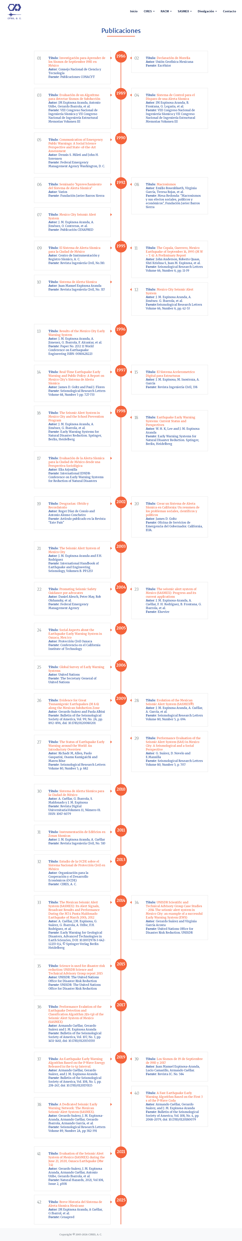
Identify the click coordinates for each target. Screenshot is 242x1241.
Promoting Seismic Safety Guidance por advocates (72, 591)
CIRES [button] (148, 11)
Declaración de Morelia (173, 58)
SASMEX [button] (184, 11)
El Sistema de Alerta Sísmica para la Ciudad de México (74, 249)
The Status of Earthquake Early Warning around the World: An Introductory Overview (76, 745)
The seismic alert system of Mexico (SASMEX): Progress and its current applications (171, 592)
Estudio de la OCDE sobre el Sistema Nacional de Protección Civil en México (76, 865)
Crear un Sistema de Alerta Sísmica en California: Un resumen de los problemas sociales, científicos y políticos (172, 509)
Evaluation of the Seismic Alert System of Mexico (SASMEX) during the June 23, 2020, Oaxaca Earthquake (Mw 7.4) (76, 1159)
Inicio (134, 11)
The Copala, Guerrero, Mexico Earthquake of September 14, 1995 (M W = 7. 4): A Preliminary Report (174, 251)
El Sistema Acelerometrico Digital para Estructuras (170, 374)
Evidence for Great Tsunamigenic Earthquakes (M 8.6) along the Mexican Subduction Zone (74, 704)
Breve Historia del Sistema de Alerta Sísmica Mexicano (75, 1204)
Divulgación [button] (206, 11)
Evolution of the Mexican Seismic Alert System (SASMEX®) (170, 702)
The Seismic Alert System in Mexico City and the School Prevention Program (76, 416)
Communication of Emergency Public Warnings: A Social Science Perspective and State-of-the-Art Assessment (75, 145)
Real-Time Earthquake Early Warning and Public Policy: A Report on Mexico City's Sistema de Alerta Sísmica (76, 377)
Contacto (229, 11)
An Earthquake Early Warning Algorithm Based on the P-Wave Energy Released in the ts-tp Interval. (76, 1062)
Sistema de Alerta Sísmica (78, 282)
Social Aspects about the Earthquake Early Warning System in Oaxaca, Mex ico (75, 633)
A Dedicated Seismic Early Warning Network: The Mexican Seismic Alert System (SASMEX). (72, 1108)
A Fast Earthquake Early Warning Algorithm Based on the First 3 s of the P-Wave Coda (174, 1096)
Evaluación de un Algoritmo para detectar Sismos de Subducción (74, 97)
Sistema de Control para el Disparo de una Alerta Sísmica (170, 97)
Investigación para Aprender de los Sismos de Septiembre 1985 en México (76, 61)
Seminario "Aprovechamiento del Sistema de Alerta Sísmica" (75, 186)
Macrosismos (166, 184)
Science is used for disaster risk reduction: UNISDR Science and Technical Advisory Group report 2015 (76, 969)
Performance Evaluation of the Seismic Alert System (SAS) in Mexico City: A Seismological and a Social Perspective (173, 743)
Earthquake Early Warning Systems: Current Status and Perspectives (170, 421)
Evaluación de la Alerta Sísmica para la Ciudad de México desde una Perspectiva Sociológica (76, 462)
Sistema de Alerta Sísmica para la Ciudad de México (76, 793)
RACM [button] (165, 11)
